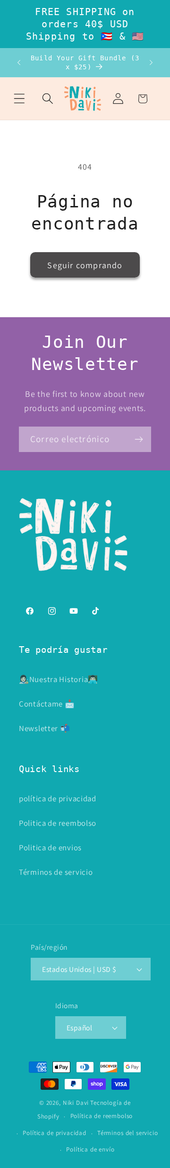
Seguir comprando (84, 265)
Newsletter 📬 (44, 728)
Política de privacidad (54, 1133)
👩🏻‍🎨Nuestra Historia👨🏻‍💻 (58, 679)
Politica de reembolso (57, 823)
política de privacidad (57, 798)
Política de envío (90, 1149)
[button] (19, 98)
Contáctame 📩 (47, 704)
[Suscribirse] (138, 439)
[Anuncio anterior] (18, 62)
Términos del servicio (127, 1133)
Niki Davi (76, 1103)
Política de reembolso (101, 1116)
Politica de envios (50, 847)
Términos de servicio (56, 872)
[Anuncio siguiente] (151, 62)
